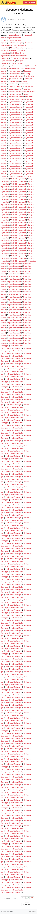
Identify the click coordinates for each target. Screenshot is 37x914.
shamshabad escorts (16, 96)
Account (32, 2)
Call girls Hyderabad (16, 176)
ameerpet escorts (15, 89)
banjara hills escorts (16, 76)
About (34, 911)
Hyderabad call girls (18, 48)
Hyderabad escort (14, 263)
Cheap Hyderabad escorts (20, 58)
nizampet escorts (15, 94)
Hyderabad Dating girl (13, 348)
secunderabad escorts (17, 91)
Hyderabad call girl (15, 42)
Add (26, 2)
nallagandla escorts (16, 99)
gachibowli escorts (15, 78)
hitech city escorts (15, 86)
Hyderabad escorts (14, 35)
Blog (29, 911)
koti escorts (13, 83)
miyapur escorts (14, 73)
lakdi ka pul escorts (18, 66)
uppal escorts (14, 81)
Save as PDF (28, 904)
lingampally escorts (16, 68)
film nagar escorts (15, 71)
